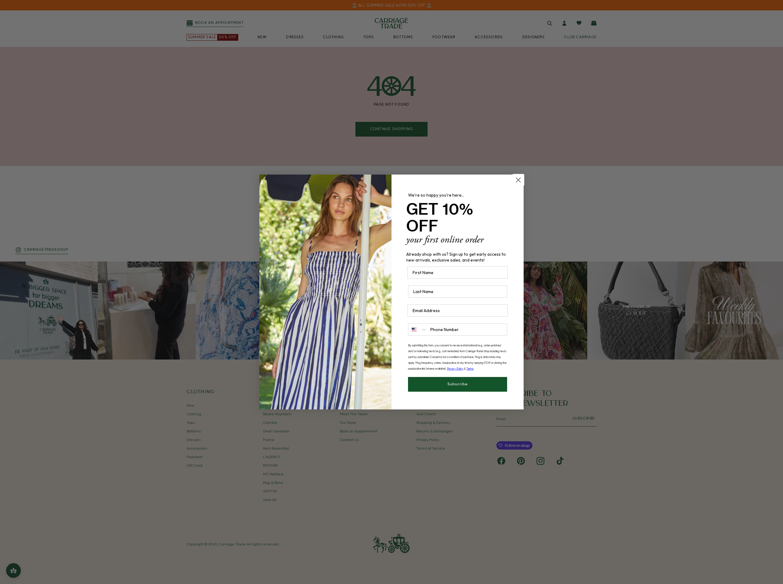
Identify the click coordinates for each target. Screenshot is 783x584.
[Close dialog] (518, 180)
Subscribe (457, 384)
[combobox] (417, 329)
